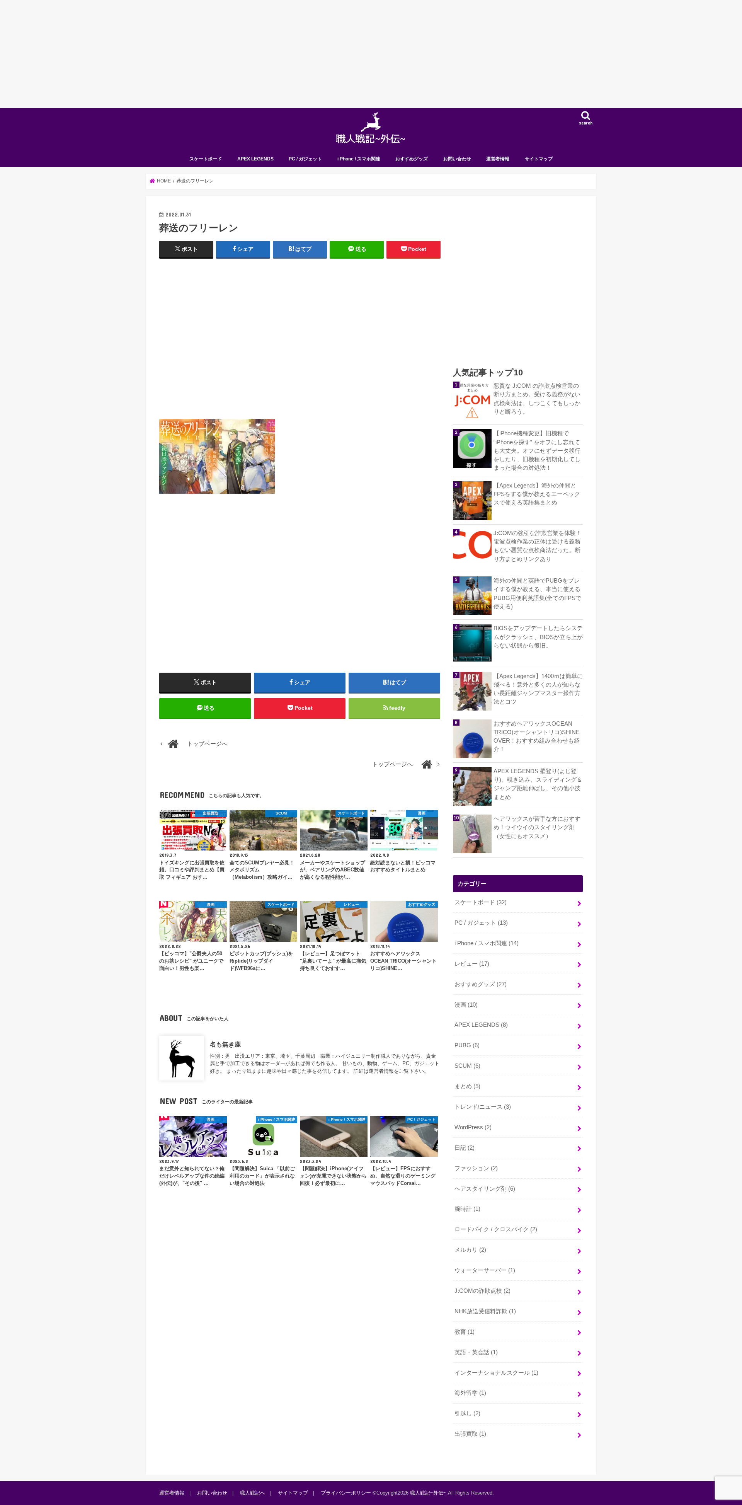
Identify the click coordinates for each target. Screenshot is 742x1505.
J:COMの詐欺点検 (482, 1291)
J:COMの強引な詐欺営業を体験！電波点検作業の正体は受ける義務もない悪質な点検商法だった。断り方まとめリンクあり (538, 546)
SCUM (467, 1066)
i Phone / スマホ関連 (358, 159)
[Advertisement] (232, 54)
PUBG (467, 1045)
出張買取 (470, 1434)
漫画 (466, 1005)
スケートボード (205, 159)
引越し (467, 1413)
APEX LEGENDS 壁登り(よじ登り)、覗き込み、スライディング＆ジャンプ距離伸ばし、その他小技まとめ (538, 784)
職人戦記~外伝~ (428, 1493)
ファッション (476, 1168)
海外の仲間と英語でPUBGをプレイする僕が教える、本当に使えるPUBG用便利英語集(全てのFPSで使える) (537, 594)
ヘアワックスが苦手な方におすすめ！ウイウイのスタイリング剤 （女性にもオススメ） (537, 827)
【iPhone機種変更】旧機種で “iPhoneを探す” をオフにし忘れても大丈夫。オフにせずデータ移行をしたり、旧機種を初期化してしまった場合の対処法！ (537, 450)
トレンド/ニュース (482, 1107)
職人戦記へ (252, 1493)
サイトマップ (539, 159)
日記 (464, 1148)
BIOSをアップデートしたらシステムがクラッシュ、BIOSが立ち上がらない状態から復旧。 (538, 636)
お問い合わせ (457, 159)
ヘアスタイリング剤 (484, 1189)
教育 (464, 1332)
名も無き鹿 (225, 1044)
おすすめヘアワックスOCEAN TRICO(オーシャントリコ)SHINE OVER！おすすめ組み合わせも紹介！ (537, 737)
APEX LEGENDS (255, 159)
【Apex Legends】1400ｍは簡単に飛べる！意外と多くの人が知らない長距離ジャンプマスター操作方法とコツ (538, 689)
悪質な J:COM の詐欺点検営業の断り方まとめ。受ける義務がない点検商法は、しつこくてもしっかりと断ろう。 (537, 399)
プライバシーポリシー (346, 1493)
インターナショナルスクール (496, 1373)
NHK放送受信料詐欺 (485, 1311)
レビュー (471, 964)
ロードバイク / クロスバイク (495, 1229)
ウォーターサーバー (484, 1270)
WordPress (473, 1127)
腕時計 (467, 1209)
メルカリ (470, 1250)
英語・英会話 (476, 1352)
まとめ (467, 1086)
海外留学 (470, 1393)
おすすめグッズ (411, 159)
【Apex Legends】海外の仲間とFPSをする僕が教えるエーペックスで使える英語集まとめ (537, 494)
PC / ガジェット (305, 159)
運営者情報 (497, 159)
